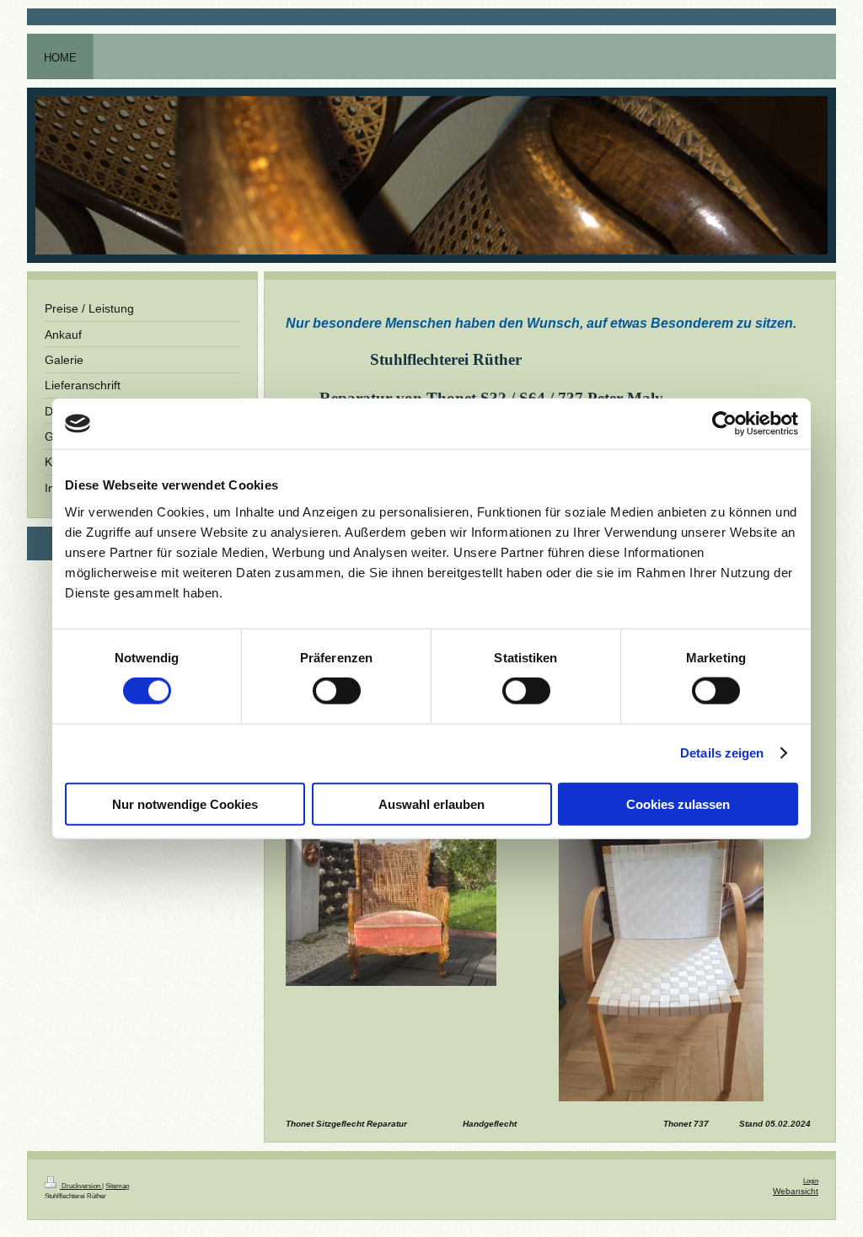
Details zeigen (722, 753)
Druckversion (81, 1186)
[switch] (337, 690)
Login (810, 1181)
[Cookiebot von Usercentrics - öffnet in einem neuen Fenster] (724, 423)
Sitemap (117, 1186)
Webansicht (795, 1191)
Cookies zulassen (678, 803)
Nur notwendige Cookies (185, 803)
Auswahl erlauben (431, 803)
